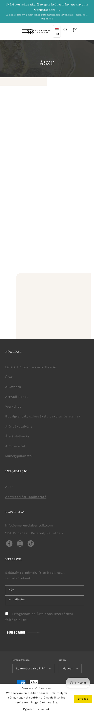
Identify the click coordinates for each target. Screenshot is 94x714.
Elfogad (83, 698)
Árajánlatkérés (17, 436)
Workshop (13, 406)
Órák (9, 377)
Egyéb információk (36, 709)
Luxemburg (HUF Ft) (31, 668)
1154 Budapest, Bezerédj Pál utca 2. (35, 533)
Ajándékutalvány (19, 426)
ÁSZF (9, 486)
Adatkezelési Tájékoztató (25, 497)
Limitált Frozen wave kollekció (30, 367)
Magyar (68, 668)
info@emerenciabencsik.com (29, 525)
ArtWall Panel (16, 396)
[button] (21, 31)
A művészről (15, 446)
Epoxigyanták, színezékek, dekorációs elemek (42, 416)
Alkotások (13, 387)
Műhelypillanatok (19, 456)
